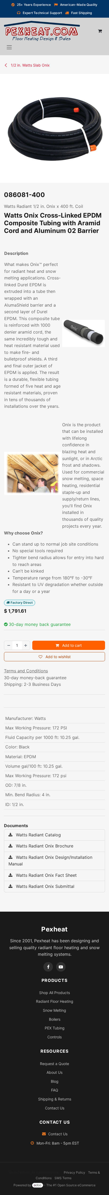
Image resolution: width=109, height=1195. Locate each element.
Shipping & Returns (54, 1099)
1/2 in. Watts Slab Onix (30, 65)
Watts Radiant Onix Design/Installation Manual (50, 861)
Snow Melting (54, 1010)
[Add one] (26, 645)
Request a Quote (54, 1063)
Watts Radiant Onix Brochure (44, 846)
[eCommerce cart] (99, 31)
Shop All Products (54, 992)
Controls (54, 1037)
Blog (54, 1081)
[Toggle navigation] (9, 47)
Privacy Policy (74, 1172)
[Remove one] (8, 645)
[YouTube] (61, 967)
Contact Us (54, 1108)
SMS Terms (62, 1178)
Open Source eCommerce (76, 1185)
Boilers (54, 1019)
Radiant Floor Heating (54, 1001)
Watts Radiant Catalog (38, 834)
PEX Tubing (55, 1028)
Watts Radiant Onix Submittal (44, 886)
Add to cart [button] (71, 645)
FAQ (54, 1090)
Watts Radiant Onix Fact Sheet (46, 875)
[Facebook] (48, 967)
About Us (54, 1072)
